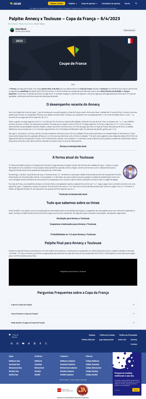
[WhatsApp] (12, 343)
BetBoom (38, 360)
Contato (134, 344)
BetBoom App (14, 360)
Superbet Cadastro (67, 364)
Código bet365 (92, 374)
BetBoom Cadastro (67, 360)
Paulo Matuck (20, 28)
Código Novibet (92, 371)
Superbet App (14, 364)
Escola (127, 3)
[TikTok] (29, 343)
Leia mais (117, 390)
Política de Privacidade (128, 335)
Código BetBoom (92, 360)
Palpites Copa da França (26, 24)
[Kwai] (34, 343)
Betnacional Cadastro (68, 367)
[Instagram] (17, 343)
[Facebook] (40, 343)
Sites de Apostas (13, 24)
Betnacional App (15, 367)
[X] (46, 343)
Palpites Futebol (56, 3)
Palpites (92, 335)
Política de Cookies (107, 335)
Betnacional (39, 367)
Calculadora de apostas (111, 3)
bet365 (37, 374)
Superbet (38, 364)
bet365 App (13, 374)
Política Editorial (88, 339)
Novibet (38, 371)
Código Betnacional (93, 367)
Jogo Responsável (106, 339)
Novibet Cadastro (67, 371)
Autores (134, 339)
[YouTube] (23, 343)
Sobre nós (122, 339)
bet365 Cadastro (67, 374)
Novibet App (14, 371)
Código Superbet (92, 364)
